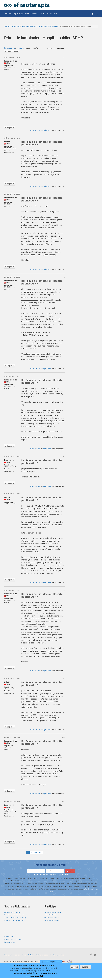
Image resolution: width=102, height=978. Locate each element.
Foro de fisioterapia (12, 26)
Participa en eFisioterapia (52, 912)
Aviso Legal (8, 955)
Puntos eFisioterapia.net (52, 920)
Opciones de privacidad (51, 961)
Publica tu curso (9, 937)
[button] (97, 13)
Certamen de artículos (51, 917)
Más (55, 14)
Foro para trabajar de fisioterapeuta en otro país (40, 26)
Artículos (8, 14)
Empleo (42, 14)
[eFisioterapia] (27, 5)
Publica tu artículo (50, 915)
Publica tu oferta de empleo (13, 939)
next (35, 853)
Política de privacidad (57, 955)
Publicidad (31, 955)
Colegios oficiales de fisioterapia (14, 920)
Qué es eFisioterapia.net (12, 912)
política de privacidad (61, 874)
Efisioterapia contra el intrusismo (14, 915)
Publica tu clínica (9, 942)
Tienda (27, 14)
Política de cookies (42, 955)
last (40, 853)
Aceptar (74, 967)
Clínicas (49, 14)
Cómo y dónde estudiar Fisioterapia (15, 917)
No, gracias (85, 967)
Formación (34, 14)
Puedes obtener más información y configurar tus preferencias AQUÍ (34, 974)
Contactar (17, 955)
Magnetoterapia (18, 14)
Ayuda (24, 955)
